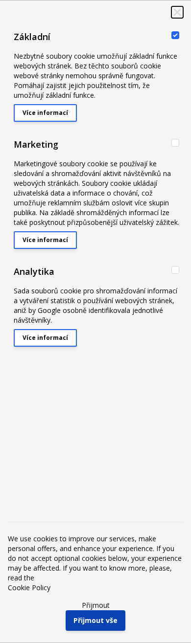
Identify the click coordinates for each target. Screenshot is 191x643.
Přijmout (96, 605)
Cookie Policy (29, 587)
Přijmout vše (95, 620)
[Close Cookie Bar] (177, 12)
